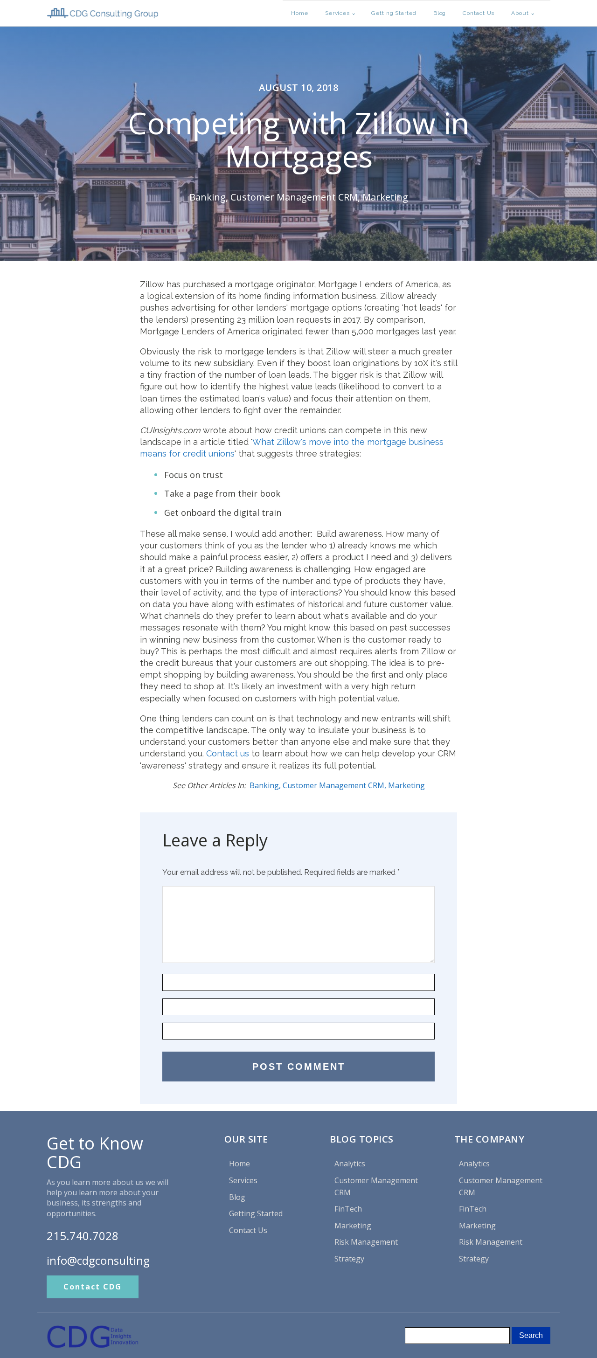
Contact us (227, 753)
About (520, 13)
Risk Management (366, 1242)
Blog (439, 13)
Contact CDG (92, 1287)
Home (299, 13)
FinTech (348, 1209)
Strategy (349, 1259)
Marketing (385, 197)
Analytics (349, 1163)
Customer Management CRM (294, 197)
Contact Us (478, 13)
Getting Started (394, 13)
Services (337, 13)
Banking (207, 197)
